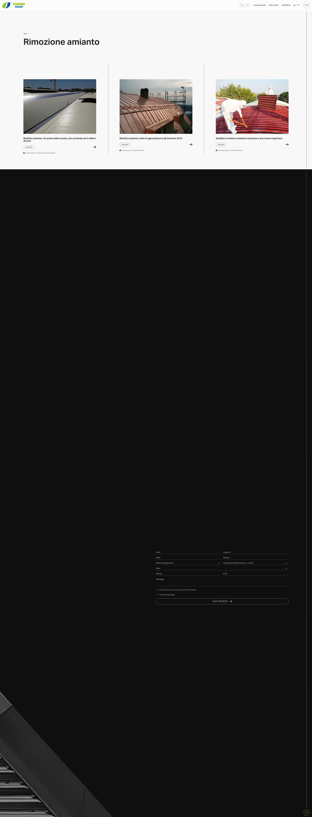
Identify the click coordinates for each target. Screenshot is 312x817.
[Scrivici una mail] (306, 813)
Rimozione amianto (49, 153)
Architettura (286, 5)
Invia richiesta (220, 601)
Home (25, 33)
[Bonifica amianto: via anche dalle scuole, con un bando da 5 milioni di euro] (94, 147)
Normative (39, 153)
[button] (298, 5)
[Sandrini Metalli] (13, 5)
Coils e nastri (273, 5)
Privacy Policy (170, 595)
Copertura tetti (30, 153)
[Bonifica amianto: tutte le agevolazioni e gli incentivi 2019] (190, 144)
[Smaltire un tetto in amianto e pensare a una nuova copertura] (287, 144)
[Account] (294, 5)
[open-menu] (306, 5)
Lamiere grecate (260, 5)
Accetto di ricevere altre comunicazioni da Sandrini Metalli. (177, 590)
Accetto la (167, 595)
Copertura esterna (223, 150)
